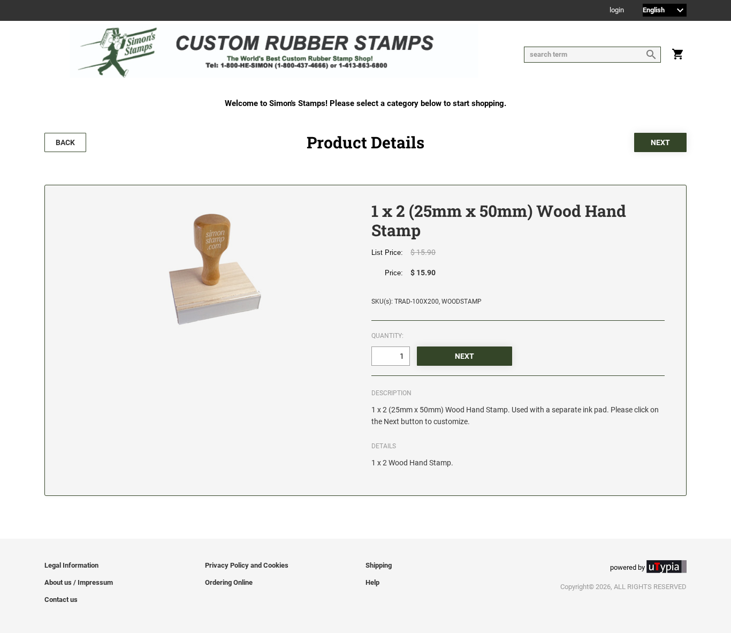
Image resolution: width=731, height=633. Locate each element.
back (65, 142)
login (617, 10)
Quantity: (387, 336)
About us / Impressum (78, 582)
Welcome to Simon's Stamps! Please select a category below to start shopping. (365, 103)
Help (372, 582)
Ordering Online (229, 582)
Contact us (61, 600)
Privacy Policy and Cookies (246, 565)
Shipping (379, 565)
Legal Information (71, 565)
